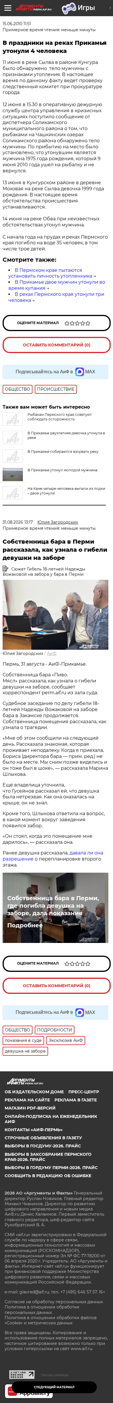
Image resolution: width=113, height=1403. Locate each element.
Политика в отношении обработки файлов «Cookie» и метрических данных (51, 1320)
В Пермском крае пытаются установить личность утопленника (50, 273)
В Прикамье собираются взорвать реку (63, 451)
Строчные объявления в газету (43, 1137)
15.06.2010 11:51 (17, 23)
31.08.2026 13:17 (18, 522)
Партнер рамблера (54, 1375)
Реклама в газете (75, 1100)
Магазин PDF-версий (30, 1108)
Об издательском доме (34, 1091)
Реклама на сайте (27, 1100)
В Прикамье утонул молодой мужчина (62, 470)
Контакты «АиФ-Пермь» (34, 1129)
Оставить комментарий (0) (56, 345)
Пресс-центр (83, 1091)
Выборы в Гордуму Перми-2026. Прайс (51, 1167)
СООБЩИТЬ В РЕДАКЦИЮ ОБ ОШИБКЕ (48, 1175)
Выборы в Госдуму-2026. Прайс (43, 1146)
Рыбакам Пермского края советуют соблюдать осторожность (60, 416)
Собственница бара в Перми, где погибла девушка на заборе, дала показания (53, 906)
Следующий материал (54, 1387)
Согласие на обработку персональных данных (54, 1301)
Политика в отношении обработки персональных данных (42, 1309)
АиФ (52, 653)
